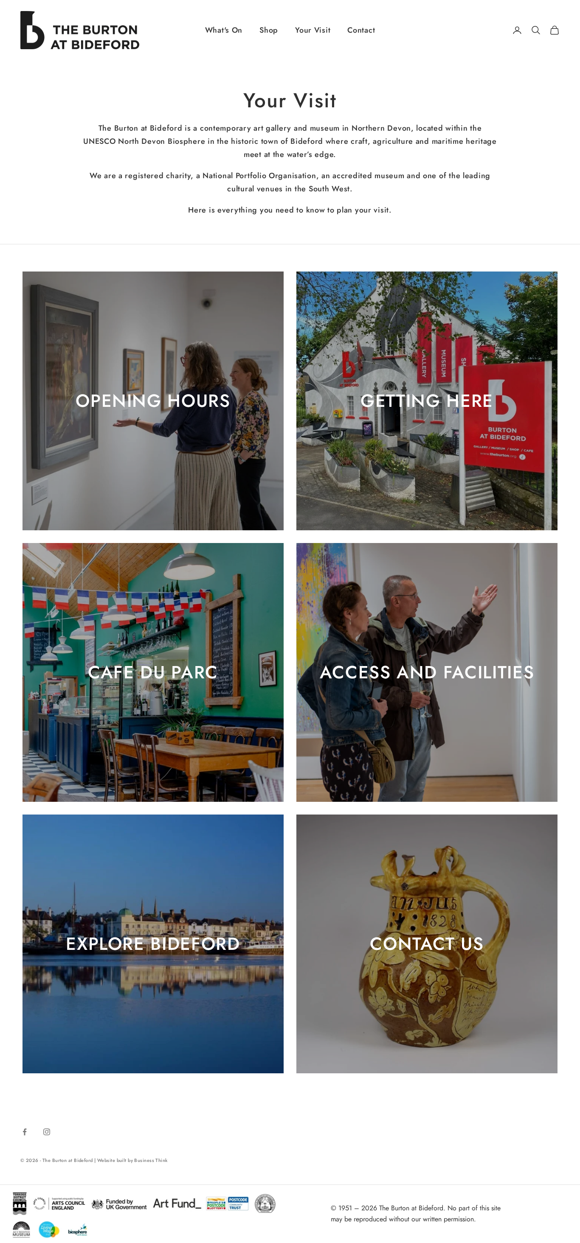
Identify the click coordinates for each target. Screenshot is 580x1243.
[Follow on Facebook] (24, 1132)
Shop (268, 30)
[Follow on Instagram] (46, 1132)
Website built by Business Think (132, 1160)
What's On (223, 30)
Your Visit (312, 30)
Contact (361, 30)
